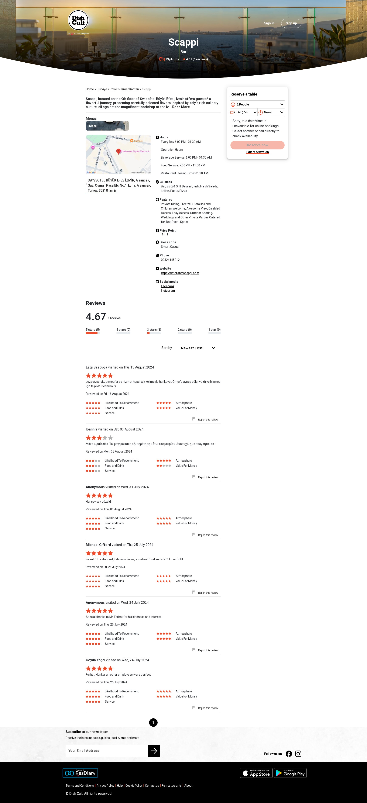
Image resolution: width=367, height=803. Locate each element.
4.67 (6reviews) (197, 59)
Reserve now (257, 145)
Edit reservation (257, 152)
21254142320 (170, 260)
